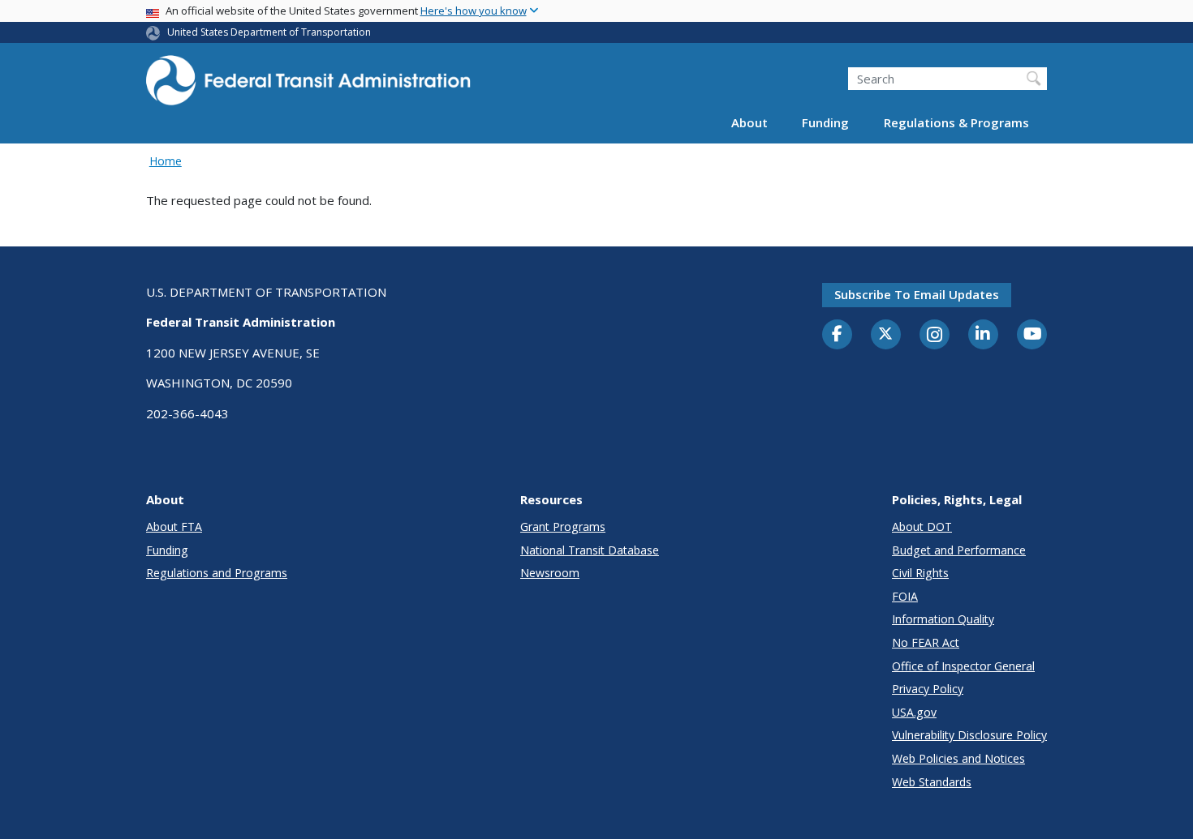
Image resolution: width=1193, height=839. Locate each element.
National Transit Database (589, 550)
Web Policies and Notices (958, 758)
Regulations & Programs (956, 123)
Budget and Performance (959, 550)
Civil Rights (920, 572)
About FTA (174, 526)
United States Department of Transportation (269, 32)
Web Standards (931, 782)
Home (165, 161)
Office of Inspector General (963, 666)
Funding (825, 123)
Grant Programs (562, 526)
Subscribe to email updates (916, 294)
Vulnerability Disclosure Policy (969, 735)
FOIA (905, 596)
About (749, 123)
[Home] (308, 85)
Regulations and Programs (216, 572)
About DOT (922, 526)
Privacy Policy (927, 688)
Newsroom (549, 572)
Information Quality (943, 619)
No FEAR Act (925, 642)
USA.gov (914, 712)
